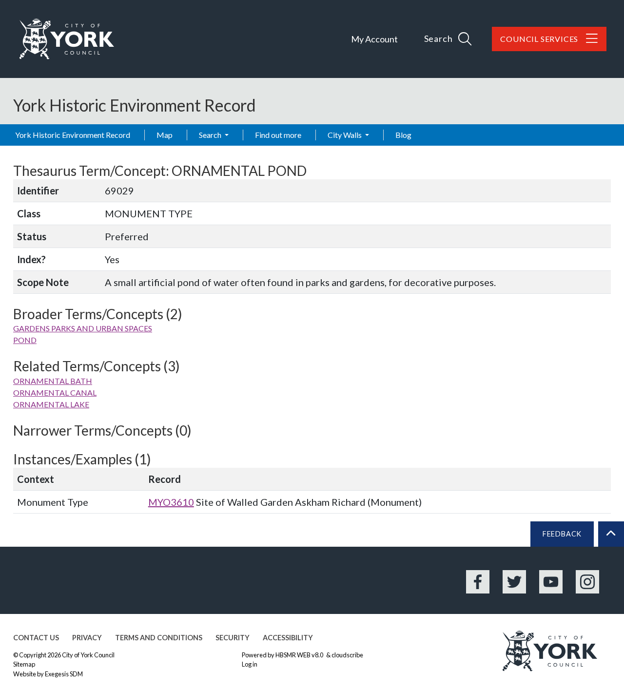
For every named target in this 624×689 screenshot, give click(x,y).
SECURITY (232, 637)
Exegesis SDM (64, 674)
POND (25, 339)
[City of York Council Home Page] (67, 39)
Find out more (278, 134)
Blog (403, 134)
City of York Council (88, 655)
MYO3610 (171, 502)
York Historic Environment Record (72, 134)
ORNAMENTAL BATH (52, 380)
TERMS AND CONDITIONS (158, 637)
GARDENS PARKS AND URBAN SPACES (82, 328)
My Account (374, 39)
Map (164, 134)
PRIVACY (87, 637)
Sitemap (24, 664)
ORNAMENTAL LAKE (51, 404)
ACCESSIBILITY (288, 637)
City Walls (345, 134)
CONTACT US (36, 637)
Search (211, 134)
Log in (249, 664)
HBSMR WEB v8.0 (299, 655)
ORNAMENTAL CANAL (55, 392)
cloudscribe (347, 655)
